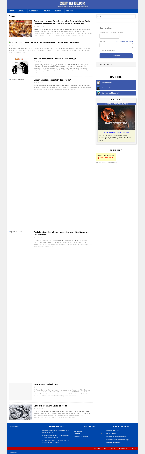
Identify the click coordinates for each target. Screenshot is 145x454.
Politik (47, 11)
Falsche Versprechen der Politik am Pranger (55, 58)
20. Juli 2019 (39, 61)
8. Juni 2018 (39, 237)
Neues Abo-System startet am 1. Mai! (116, 132)
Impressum (97, 448)
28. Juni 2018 (39, 82)
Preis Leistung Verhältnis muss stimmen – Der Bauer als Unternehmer (61, 233)
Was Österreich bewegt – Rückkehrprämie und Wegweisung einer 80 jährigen (55, 441)
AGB (105, 448)
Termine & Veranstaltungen (116, 104)
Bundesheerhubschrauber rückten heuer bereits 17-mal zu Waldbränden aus (56, 436)
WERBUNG (133, 448)
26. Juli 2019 (13, 45)
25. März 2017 (40, 387)
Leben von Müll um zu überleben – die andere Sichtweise (51, 42)
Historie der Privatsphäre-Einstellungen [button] (117, 440)
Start (11, 11)
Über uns (112, 448)
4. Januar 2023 (40, 26)
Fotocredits (123, 448)
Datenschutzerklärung (112, 430)
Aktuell (21, 11)
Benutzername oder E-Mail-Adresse (111, 32)
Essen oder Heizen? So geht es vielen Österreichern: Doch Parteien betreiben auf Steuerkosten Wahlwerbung (62, 22)
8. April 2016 (39, 408)
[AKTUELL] (20, 28)
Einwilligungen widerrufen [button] (113, 443)
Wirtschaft (33, 11)
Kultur (58, 11)
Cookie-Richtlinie (111, 434)
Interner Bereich (14, 426)
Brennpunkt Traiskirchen (46, 384)
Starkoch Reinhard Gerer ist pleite (50, 405)
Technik (69, 11)
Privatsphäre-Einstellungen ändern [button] (116, 437)
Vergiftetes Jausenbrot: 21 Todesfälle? (52, 80)
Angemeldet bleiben (108, 51)
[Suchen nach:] (116, 16)
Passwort (102, 41)
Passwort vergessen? (106, 64)
